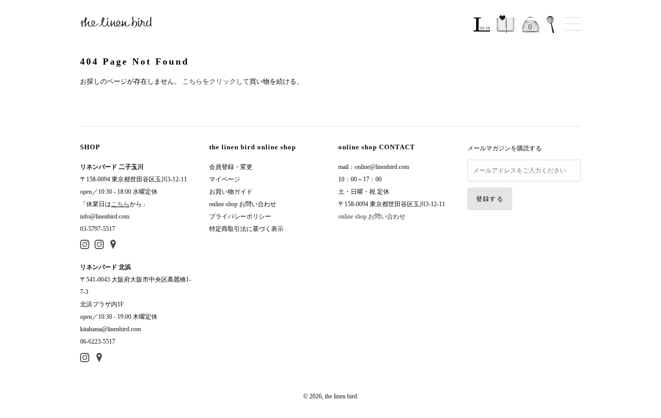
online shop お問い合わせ (242, 204)
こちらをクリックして (215, 81)
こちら (120, 204)
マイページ (224, 179)
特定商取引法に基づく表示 (246, 229)
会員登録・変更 (231, 167)
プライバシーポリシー (240, 216)
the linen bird (341, 396)
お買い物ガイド (231, 191)
